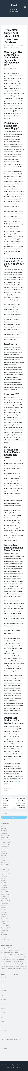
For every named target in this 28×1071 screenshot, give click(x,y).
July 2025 (3, 851)
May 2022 (3, 932)
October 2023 (4, 898)
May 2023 (3, 910)
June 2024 (4, 880)
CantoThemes (16, 1067)
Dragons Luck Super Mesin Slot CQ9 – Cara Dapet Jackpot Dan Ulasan (20, 803)
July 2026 (3, 826)
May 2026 (3, 828)
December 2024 (5, 867)
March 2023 (4, 914)
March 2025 (4, 860)
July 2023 (3, 905)
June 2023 (4, 907)
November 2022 (5, 923)
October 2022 (5, 925)
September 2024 (5, 874)
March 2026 (4, 833)
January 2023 (4, 919)
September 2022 (5, 928)
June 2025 (4, 853)
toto (2, 986)
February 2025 (5, 862)
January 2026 (4, 837)
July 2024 (3, 878)
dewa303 (3, 1030)
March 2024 (4, 887)
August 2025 (4, 849)
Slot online (4, 1048)
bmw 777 (3, 977)
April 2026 (4, 831)
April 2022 (4, 934)
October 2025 (5, 844)
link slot (3, 1012)
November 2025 (5, 842)
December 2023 (5, 894)
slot (2, 1017)
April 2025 (4, 858)
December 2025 (5, 840)
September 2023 (5, 901)
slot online (4, 1008)
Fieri (14, 5)
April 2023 (4, 912)
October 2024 (5, 871)
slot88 (2, 1021)
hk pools (3, 981)
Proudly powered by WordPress (11, 1065)
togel (2, 995)
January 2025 (4, 865)
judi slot (3, 1035)
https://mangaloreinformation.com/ (11, 1039)
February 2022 (5, 939)
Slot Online (15, 47)
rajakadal (3, 1003)
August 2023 (4, 903)
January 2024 (4, 892)
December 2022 (5, 921)
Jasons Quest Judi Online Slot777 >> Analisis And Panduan (7, 803)
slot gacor (4, 990)
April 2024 (4, 885)
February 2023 (5, 916)
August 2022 (4, 930)
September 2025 (5, 846)
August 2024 (4, 876)
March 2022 (4, 937)
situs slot (3, 999)
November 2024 (5, 869)
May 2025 (3, 855)
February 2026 (5, 835)
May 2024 (3, 883)
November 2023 (5, 896)
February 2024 (5, 889)
